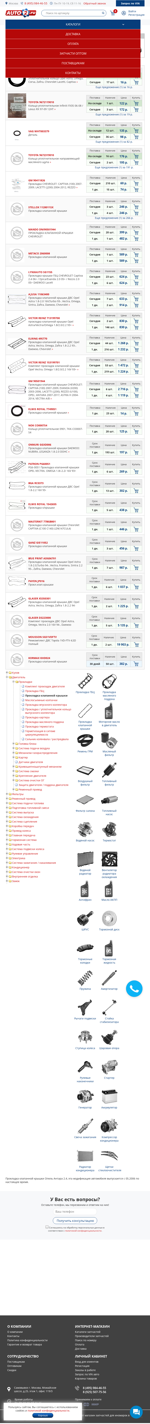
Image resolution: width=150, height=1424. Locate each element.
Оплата (73, 44)
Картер (23, 757)
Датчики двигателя (31, 762)
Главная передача (23, 835)
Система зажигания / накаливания (34, 862)
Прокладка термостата (39, 726)
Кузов (15, 672)
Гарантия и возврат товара (24, 1344)
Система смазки (29, 771)
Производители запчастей (92, 1336)
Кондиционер (20, 867)
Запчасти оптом (73, 53)
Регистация (82, 1366)
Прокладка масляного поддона (44, 722)
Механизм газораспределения (38, 753)
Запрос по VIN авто (87, 1374)
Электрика (18, 858)
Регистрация (136, 14)
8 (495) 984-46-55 (36, 3)
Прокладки (25, 682)
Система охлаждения (25, 817)
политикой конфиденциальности (83, 1230)
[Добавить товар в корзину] (136, 82)
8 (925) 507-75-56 (94, 1392)
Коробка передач (23, 826)
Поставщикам (73, 63)
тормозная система (24, 840)
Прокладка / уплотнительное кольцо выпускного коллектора (48, 711)
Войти (132, 11)
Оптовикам (14, 1366)
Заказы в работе (85, 1370)
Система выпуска (23, 812)
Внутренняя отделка (25, 876)
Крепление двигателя (32, 775)
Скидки (11, 1370)
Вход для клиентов (86, 1361)
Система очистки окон (26, 872)
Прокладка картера (37, 717)
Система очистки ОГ (31, 780)
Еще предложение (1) (114, 87)
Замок (16, 881)
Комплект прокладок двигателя (45, 686)
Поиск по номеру (85, 1340)
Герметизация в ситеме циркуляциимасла (40, 732)
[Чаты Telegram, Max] (136, 1412)
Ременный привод (30, 789)
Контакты (73, 73)
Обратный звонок (94, 3)
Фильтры (18, 794)
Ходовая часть (21, 844)
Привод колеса (21, 830)
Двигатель (18, 677)
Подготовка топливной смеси (30, 808)
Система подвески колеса (28, 849)
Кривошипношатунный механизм (40, 766)
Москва (13, 3)
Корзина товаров (86, 1378)
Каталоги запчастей (87, 1332)
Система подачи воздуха (34, 748)
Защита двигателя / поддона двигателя (43, 785)
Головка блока (27, 743)
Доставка (73, 34)
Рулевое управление (25, 853)
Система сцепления (24, 821)
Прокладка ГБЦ (34, 691)
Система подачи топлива (28, 803)
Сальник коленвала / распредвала (47, 739)
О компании (15, 1332)
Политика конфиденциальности (27, 1340)
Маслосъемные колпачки (41, 700)
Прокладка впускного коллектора (46, 704)
